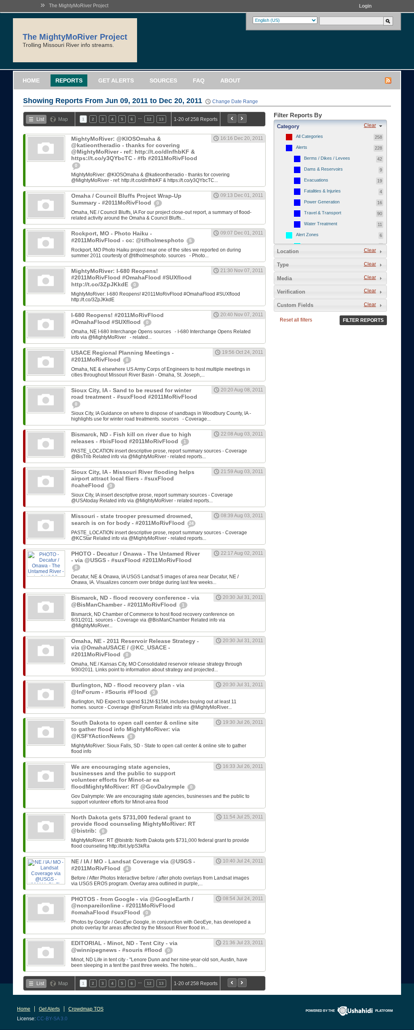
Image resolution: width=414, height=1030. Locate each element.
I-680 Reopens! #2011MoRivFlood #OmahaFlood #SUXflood (117, 318)
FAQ (199, 80)
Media (284, 278)
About (230, 80)
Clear (370, 125)
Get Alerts (116, 80)
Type (283, 265)
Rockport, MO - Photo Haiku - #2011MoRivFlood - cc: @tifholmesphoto (128, 236)
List (40, 119)
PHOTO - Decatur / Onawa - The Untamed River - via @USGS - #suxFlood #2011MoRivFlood (135, 556)
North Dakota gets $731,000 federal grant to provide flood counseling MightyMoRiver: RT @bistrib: (133, 824)
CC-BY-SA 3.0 (52, 1019)
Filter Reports (363, 320)
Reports (68, 80)
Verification (291, 292)
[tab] (330, 126)
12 (149, 119)
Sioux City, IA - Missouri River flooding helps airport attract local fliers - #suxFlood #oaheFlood (132, 479)
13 (161, 119)
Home (31, 80)
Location (288, 251)
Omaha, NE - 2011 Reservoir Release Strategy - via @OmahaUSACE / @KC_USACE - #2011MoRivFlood (135, 648)
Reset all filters (296, 320)
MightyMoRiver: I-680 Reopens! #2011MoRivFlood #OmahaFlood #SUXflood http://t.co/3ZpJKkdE (131, 278)
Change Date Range (235, 101)
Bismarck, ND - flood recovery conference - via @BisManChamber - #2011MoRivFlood (135, 601)
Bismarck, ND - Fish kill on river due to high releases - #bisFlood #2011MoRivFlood (131, 437)
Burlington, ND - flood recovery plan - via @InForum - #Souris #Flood (127, 688)
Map (63, 119)
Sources (163, 80)
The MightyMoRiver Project (78, 5)
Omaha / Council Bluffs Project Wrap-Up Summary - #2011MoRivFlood (126, 199)
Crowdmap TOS (86, 1009)
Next (242, 118)
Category (288, 126)
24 (191, 523)
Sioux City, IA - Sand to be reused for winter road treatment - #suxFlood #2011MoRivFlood (134, 393)
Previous (232, 118)
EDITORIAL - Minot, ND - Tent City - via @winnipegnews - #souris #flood (124, 946)
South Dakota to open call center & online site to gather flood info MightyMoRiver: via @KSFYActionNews (135, 729)
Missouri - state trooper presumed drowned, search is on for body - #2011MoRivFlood (131, 519)
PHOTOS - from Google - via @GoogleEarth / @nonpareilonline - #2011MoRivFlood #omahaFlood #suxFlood (132, 906)
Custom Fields (295, 305)
